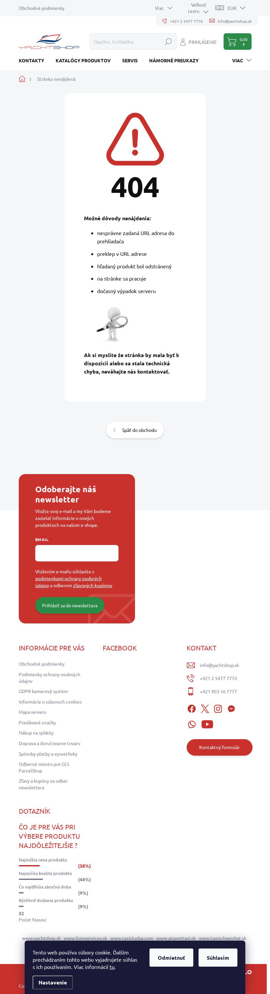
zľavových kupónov (92, 585)
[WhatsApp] (192, 723)
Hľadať (168, 42)
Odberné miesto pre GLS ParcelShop (44, 767)
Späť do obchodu (139, 430)
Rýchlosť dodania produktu (46, 900)
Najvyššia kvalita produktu (45, 873)
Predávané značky (37, 722)
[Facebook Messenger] (231, 708)
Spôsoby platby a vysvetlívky (48, 754)
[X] (205, 708)
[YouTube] (207, 723)
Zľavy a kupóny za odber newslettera (43, 784)
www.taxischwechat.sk (222, 938)
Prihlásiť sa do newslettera (69, 605)
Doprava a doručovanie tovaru (49, 743)
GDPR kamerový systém (43, 691)
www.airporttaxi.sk (176, 938)
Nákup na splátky (36, 733)
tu (112, 966)
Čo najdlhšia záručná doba (45, 887)
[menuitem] (34, 60)
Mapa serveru (32, 712)
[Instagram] (218, 708)
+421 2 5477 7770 (218, 678)
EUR (232, 8)
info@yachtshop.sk (219, 665)
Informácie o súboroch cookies (50, 702)
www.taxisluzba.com (131, 938)
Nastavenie (53, 982)
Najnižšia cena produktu (43, 860)
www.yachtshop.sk (41, 938)
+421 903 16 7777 (218, 691)
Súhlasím (218, 957)
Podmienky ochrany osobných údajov (49, 677)
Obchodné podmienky (42, 8)
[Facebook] (192, 708)
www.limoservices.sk (85, 938)
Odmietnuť (171, 957)
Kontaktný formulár (219, 747)
